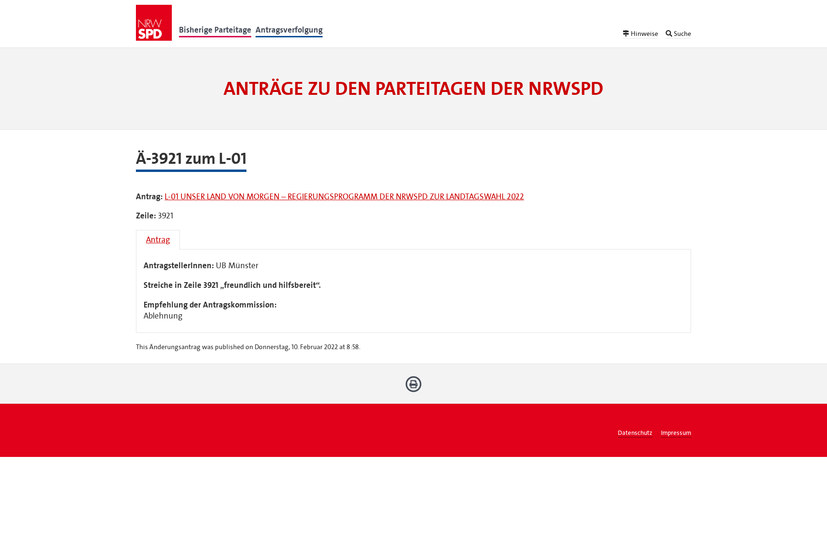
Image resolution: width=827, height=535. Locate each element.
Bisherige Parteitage (215, 30)
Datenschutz (635, 433)
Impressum (676, 433)
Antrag (158, 240)
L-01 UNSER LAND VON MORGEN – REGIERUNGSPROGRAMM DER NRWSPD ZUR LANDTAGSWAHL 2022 (344, 197)
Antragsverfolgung (289, 30)
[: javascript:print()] (413, 388)
